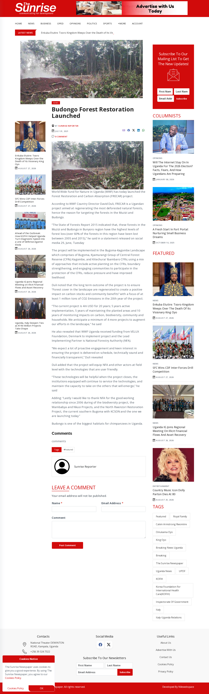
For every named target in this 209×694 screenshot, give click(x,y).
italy (158, 609)
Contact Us (166, 657)
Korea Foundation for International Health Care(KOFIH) (168, 590)
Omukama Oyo (164, 532)
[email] (123, 130)
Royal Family (180, 516)
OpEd (60, 23)
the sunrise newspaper (169, 563)
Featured (161, 516)
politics (92, 23)
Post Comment (67, 545)
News (155, 300)
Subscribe (181, 98)
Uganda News (164, 571)
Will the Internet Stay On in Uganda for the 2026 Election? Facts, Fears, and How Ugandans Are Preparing (173, 168)
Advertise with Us (166, 650)
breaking (161, 555)
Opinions (157, 158)
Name (57, 503)
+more (122, 23)
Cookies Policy (166, 664)
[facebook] (128, 130)
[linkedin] (138, 130)
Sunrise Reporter (68, 125)
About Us (165, 642)
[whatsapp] (143, 130)
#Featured (68, 449)
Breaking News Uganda (169, 547)
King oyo (161, 540)
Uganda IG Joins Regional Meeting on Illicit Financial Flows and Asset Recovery (170, 431)
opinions (75, 23)
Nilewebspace (186, 686)
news (31, 23)
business (46, 23)
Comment (58, 518)
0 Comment (61, 136)
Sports (107, 23)
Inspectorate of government (172, 602)
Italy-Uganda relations (169, 617)
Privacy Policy (165, 671)
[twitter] (133, 130)
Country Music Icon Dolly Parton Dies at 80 (169, 492)
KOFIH (159, 579)
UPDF (182, 571)
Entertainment (161, 486)
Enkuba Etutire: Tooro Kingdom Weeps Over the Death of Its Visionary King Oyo (86, 32)
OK (41, 688)
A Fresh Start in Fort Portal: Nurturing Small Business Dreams (170, 233)
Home (18, 23)
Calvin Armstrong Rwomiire (171, 524)
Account (137, 23)
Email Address (112, 503)
